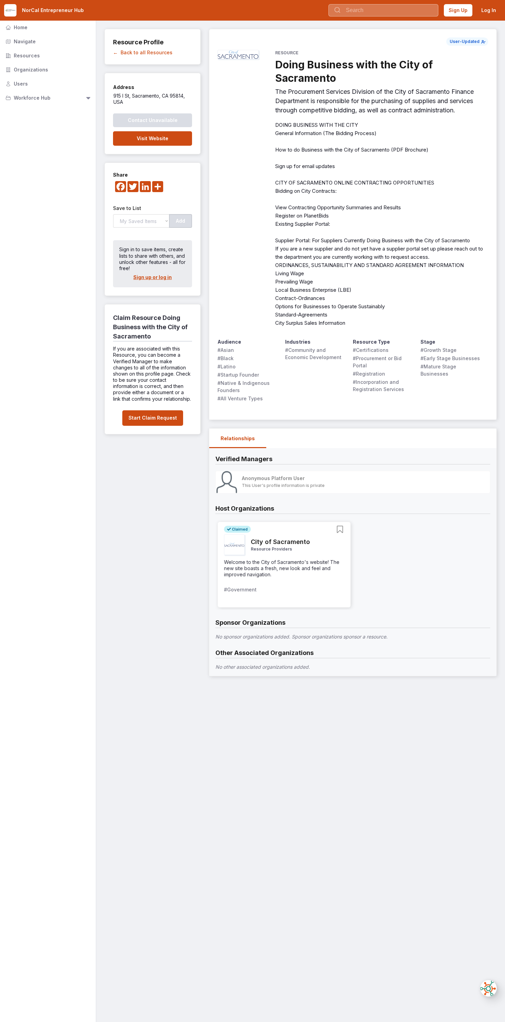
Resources (22, 55)
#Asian (225, 350)
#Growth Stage (438, 350)
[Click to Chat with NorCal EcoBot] (488, 988)
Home (15, 27)
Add (180, 221)
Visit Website (152, 138)
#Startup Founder (238, 375)
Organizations (26, 70)
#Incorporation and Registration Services (378, 385)
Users (16, 84)
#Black (225, 358)
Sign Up (458, 10)
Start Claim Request (152, 418)
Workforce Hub (27, 98)
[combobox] (383, 10)
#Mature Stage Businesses (439, 370)
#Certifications (371, 350)
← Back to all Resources (142, 52)
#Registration (369, 374)
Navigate (20, 41)
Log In (488, 10)
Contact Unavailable (153, 120)
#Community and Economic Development (313, 353)
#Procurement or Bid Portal (378, 361)
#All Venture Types (240, 398)
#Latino (226, 366)
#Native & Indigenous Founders (244, 386)
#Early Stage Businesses (450, 358)
